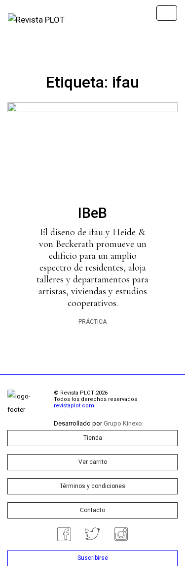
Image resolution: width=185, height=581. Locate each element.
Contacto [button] (92, 510)
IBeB (92, 213)
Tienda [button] (92, 437)
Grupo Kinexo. (124, 423)
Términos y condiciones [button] (92, 486)
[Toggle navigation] (166, 13)
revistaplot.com (74, 405)
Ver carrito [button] (92, 462)
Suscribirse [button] (92, 557)
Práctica (92, 321)
